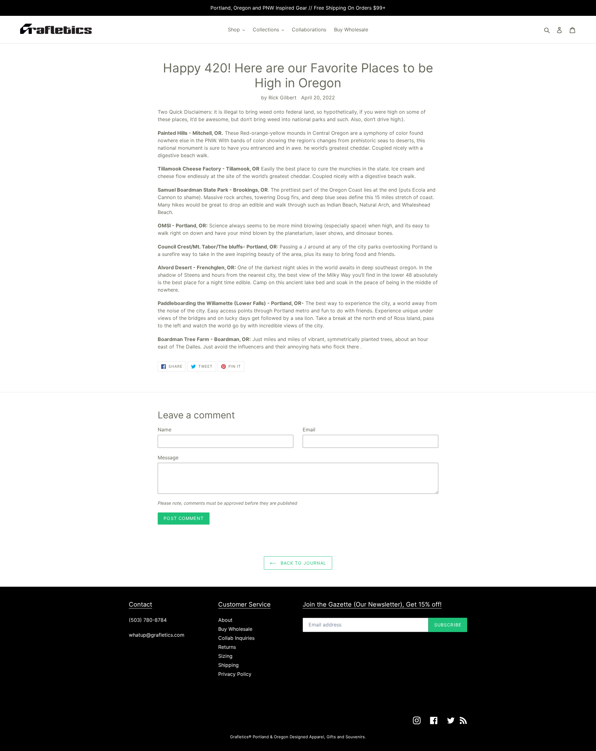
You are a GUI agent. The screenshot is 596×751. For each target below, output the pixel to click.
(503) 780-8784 (148, 620)
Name (164, 429)
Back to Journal (303, 563)
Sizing (225, 656)
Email (309, 429)
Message (168, 457)
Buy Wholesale (235, 629)
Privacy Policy (234, 674)
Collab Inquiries (236, 638)
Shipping (228, 665)
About (225, 620)
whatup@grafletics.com (156, 635)
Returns (227, 647)
